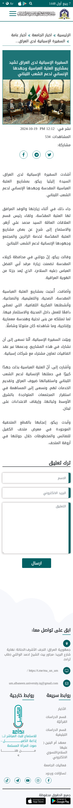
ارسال (36, 563)
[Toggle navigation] (12, 14)
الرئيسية (64, 35)
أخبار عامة (18, 35)
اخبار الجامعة (42, 35)
